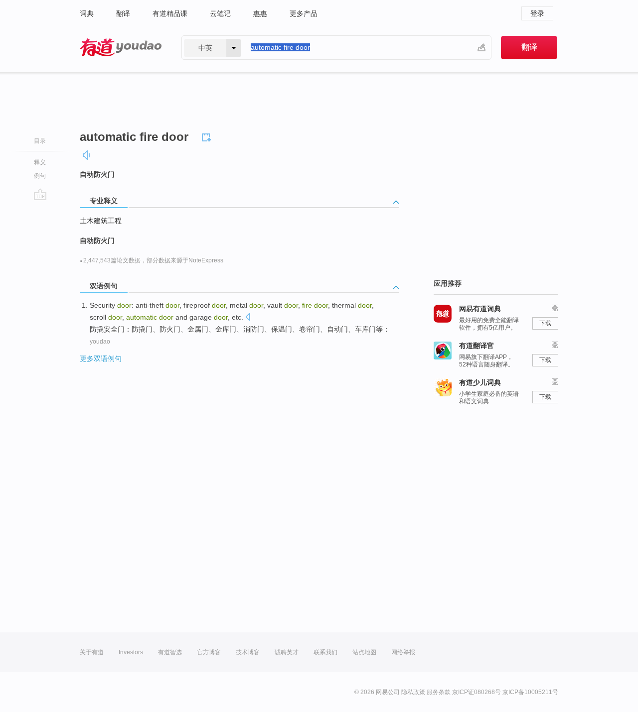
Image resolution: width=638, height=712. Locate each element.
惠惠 (260, 13)
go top (40, 194)
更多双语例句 (101, 358)
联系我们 (325, 652)
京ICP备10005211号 (530, 692)
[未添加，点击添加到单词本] (208, 135)
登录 (537, 13)
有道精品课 (170, 13)
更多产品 (304, 13)
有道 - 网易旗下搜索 (120, 47)
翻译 (123, 13)
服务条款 (439, 692)
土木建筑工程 (101, 221)
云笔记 (220, 13)
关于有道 (92, 652)
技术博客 (248, 652)
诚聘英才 (287, 652)
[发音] (87, 155)
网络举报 (403, 652)
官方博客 (209, 652)
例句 (40, 175)
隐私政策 (413, 692)
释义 (40, 162)
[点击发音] (247, 318)
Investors (131, 652)
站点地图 (364, 652)
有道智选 (170, 652)
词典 (87, 13)
